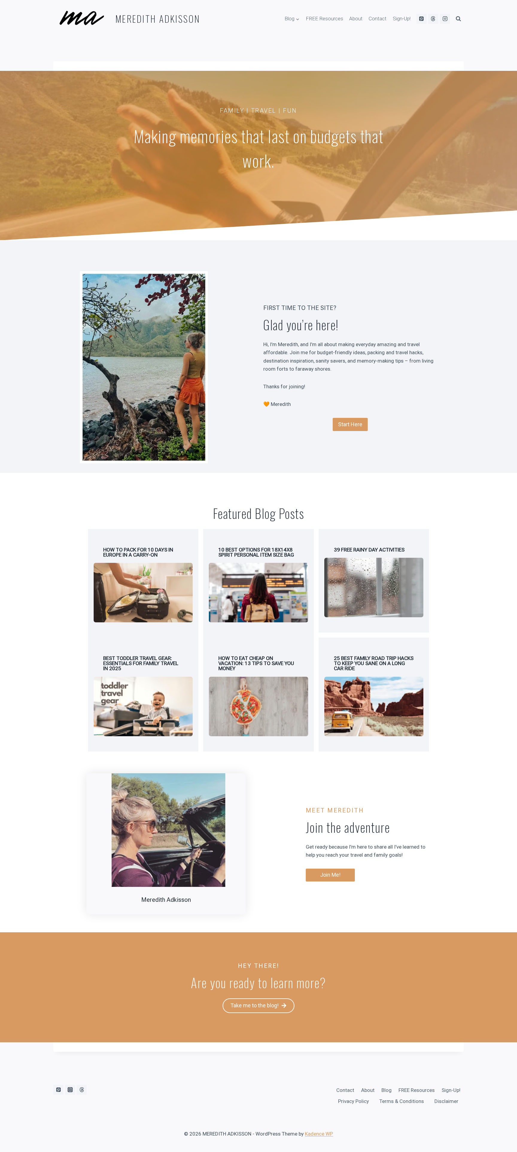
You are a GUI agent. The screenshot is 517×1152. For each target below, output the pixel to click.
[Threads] (433, 19)
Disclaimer (446, 1101)
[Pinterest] (421, 19)
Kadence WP (319, 1134)
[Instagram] (445, 19)
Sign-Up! (401, 19)
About (356, 19)
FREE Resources (324, 19)
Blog (386, 1090)
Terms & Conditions (401, 1101)
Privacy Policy (353, 1101)
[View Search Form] (458, 18)
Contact (378, 19)
